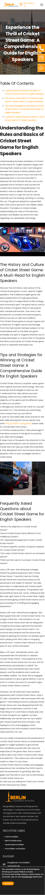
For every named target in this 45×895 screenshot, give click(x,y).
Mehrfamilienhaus (13, 840)
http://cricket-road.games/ (18, 423)
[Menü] (42, 5)
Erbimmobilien (11, 836)
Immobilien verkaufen (15, 848)
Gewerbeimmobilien (14, 844)
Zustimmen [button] (8, 883)
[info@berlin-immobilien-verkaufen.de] (5, 864)
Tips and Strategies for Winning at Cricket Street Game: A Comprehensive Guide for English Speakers (24, 109)
